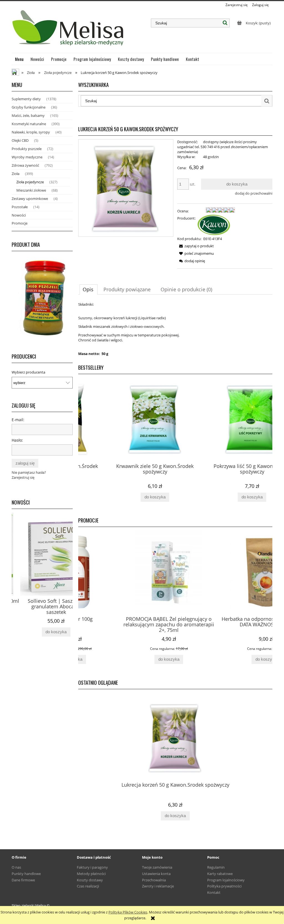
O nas (16, 867)
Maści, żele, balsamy (28, 115)
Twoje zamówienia (157, 867)
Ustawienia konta (156, 873)
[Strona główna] (69, 30)
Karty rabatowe (220, 873)
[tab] (88, 289)
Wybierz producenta (28, 372)
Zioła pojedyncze (30, 181)
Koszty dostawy (90, 879)
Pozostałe (20, 206)
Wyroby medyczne (27, 157)
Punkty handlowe (26, 873)
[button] (195, 245)
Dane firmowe (23, 879)
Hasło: (17, 440)
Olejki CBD (20, 140)
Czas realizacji (88, 886)
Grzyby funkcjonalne (28, 107)
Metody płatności (91, 873)
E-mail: (18, 419)
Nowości (19, 215)
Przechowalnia (154, 879)
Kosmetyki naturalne (29, 123)
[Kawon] (213, 224)
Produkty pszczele (27, 148)
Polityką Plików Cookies (127, 912)
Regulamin (216, 867)
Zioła (15, 173)
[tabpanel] (175, 329)
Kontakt (213, 892)
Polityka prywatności (224, 886)
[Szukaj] (225, 23)
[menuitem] (19, 59)
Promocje (19, 223)
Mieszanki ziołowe (31, 190)
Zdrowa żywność (25, 165)
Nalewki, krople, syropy (31, 132)
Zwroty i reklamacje (158, 886)
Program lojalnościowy (226, 879)
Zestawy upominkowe (30, 198)
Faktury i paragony (92, 867)
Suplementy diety (26, 98)
